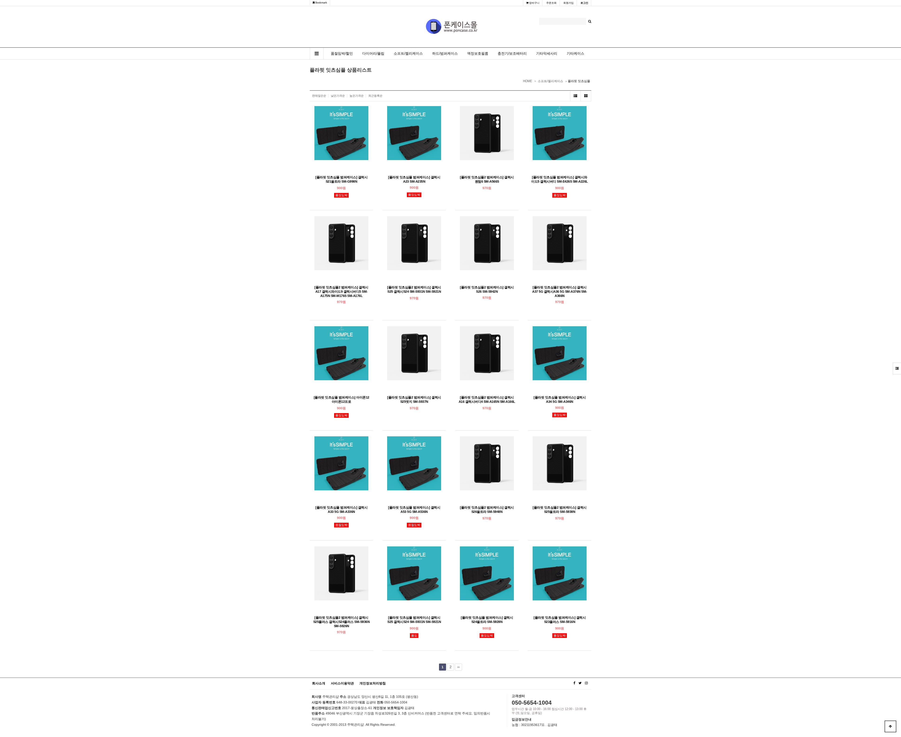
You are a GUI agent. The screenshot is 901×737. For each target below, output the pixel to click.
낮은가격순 (338, 95)
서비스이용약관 (342, 683)
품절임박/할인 (342, 53)
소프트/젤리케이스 (408, 53)
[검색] (589, 21)
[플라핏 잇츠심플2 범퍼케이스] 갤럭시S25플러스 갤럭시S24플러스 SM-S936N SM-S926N (341, 622)
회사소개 (318, 683)
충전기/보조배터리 (512, 53)
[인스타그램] (586, 683)
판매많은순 (319, 95)
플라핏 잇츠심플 (579, 81)
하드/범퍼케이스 (445, 53)
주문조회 (551, 2)
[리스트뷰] (575, 96)
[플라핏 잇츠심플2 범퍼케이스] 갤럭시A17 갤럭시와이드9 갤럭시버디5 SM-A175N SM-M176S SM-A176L (341, 291)
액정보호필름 (477, 53)
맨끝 (458, 667)
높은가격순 (357, 95)
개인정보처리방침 (372, 683)
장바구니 (533, 2)
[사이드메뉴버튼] (897, 368)
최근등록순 (375, 95)
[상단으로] (890, 726)
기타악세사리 (546, 53)
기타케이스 (575, 53)
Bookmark (321, 2)
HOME (527, 81)
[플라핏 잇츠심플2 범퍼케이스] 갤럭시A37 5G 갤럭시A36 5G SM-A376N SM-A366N (559, 291)
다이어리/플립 (373, 53)
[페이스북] (574, 683)
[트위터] (580, 683)
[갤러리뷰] (586, 96)
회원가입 (568, 2)
